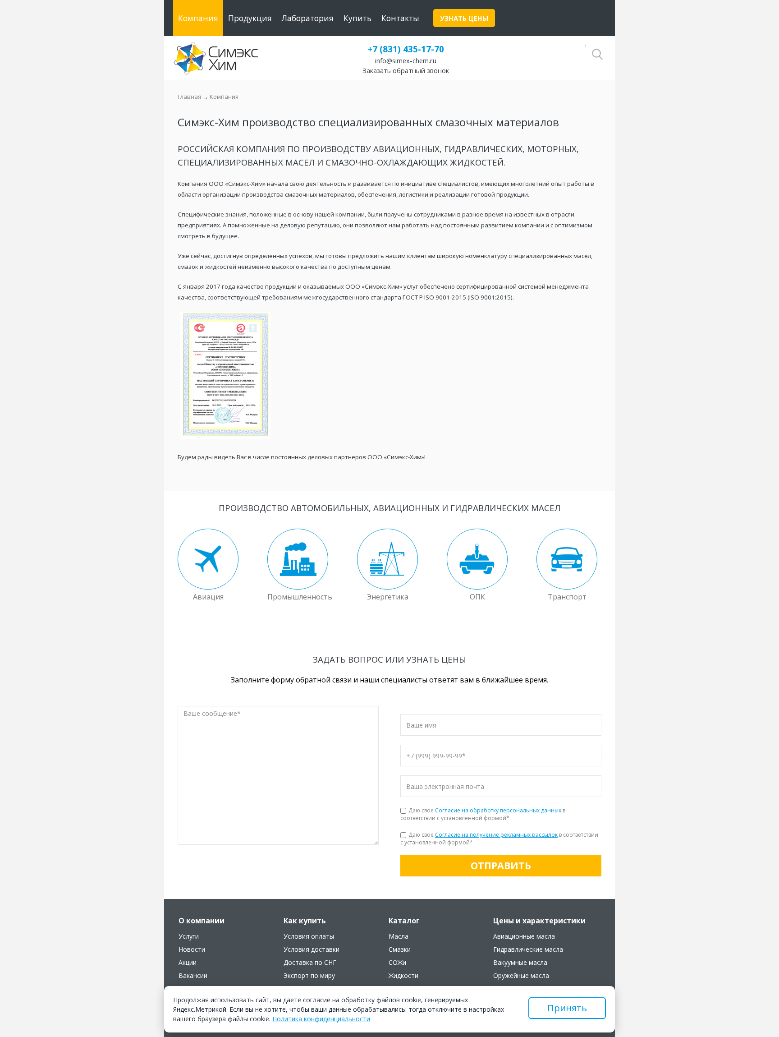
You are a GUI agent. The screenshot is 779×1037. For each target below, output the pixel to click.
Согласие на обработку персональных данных (498, 810)
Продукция (250, 18)
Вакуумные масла (520, 962)
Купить (357, 18)
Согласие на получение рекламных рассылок (496, 835)
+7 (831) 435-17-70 (405, 49)
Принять (567, 1008)
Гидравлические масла (528, 949)
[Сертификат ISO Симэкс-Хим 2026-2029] (225, 437)
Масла (398, 936)
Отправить (501, 865)
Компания (198, 18)
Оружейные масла (521, 975)
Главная (189, 96)
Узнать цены (464, 18)
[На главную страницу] (216, 58)
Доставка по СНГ (310, 962)
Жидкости (403, 975)
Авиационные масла (524, 936)
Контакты (400, 18)
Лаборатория (308, 18)
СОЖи (397, 962)
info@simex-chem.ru (405, 60)
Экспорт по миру (309, 975)
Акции (188, 962)
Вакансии (193, 975)
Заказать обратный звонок (405, 70)
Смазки (400, 949)
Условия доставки (311, 949)
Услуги (189, 936)
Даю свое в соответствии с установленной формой (482, 814)
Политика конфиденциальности (321, 1018)
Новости (192, 949)
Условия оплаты (309, 936)
